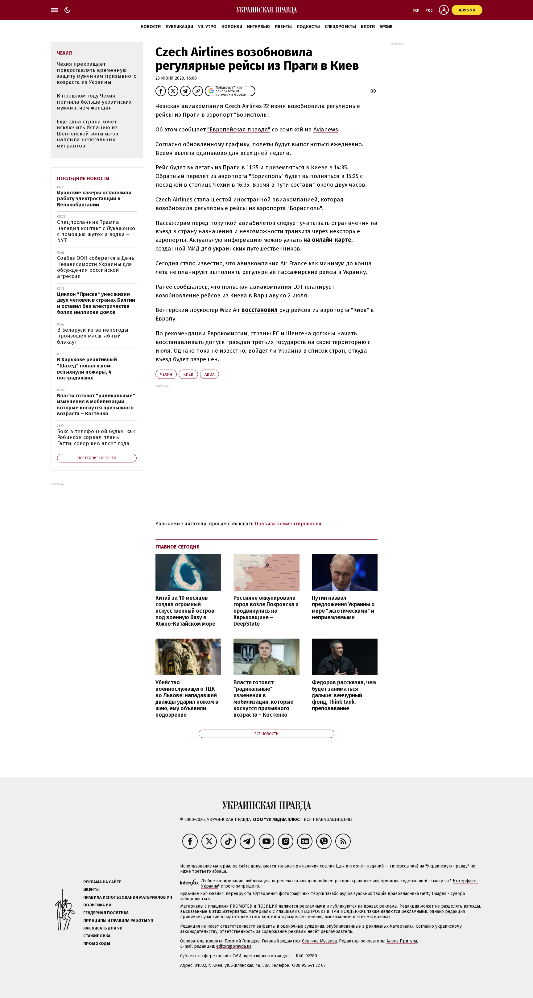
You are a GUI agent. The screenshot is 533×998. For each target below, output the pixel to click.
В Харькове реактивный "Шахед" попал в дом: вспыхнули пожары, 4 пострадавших (87, 368)
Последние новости (83, 178)
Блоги (368, 26)
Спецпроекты (340, 26)
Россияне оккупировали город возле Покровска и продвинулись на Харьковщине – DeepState (266, 611)
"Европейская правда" (238, 129)
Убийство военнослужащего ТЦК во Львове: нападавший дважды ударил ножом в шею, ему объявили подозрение (186, 698)
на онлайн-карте (327, 239)
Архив (386, 26)
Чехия (166, 374)
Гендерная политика (106, 912)
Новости (151, 26)
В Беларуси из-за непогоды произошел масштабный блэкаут (92, 336)
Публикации (179, 26)
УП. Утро (207, 26)
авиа (209, 374)
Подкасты (308, 26)
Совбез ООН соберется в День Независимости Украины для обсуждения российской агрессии (95, 267)
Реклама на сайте (102, 882)
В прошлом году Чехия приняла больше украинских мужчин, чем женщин (94, 102)
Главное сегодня (177, 547)
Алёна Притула (401, 941)
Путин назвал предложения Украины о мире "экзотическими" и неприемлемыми (343, 608)
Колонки (231, 26)
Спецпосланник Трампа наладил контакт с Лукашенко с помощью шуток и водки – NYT (96, 231)
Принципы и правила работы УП (118, 920)
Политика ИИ (97, 905)
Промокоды (96, 943)
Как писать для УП (102, 928)
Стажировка (96, 936)
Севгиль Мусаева (319, 941)
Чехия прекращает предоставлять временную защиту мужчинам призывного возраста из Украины (97, 73)
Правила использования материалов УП (127, 897)
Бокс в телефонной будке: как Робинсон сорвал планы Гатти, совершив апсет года (96, 437)
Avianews (325, 129)
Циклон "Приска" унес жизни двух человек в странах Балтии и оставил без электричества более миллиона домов (96, 303)
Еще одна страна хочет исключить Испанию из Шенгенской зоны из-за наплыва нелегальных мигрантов (87, 133)
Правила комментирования (288, 524)
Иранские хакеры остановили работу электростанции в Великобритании (94, 198)
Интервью (258, 26)
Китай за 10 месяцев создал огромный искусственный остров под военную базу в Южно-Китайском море (185, 611)
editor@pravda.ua (233, 946)
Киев (188, 374)
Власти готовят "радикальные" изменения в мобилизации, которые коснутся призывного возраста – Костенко (263, 698)
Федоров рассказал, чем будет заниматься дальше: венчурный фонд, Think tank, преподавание (344, 695)
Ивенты (283, 26)
